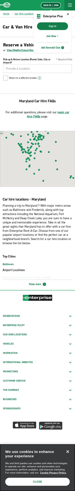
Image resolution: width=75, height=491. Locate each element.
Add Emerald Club (50, 47)
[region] (37, 467)
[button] (70, 5)
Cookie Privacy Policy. (53, 472)
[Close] (68, 451)
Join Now (51, 36)
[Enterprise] (5, 5)
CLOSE (37, 481)
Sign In (52, 26)
